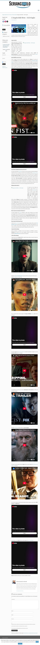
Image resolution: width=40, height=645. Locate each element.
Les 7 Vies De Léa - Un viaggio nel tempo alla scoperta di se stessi (6, 47)
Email (12, 614)
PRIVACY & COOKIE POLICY (5, 637)
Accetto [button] (37, 641)
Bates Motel (15, 14)
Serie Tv (8, 14)
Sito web (12, 618)
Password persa (4, 67)
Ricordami (4, 61)
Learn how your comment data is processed (30, 632)
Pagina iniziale (4, 14)
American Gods (35, 172)
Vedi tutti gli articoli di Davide (20, 590)
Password (3, 58)
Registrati (4, 66)
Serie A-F (11, 14)
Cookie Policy (20, 643)
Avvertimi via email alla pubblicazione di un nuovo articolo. (20, 628)
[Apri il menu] (38, 10)
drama (20, 212)
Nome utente (4, 54)
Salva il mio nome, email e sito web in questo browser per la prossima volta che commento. (23, 624)
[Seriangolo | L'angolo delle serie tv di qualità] (20, 4)
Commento (13, 599)
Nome (12, 610)
